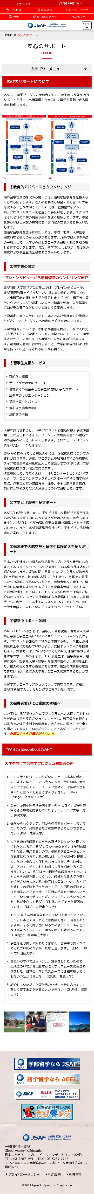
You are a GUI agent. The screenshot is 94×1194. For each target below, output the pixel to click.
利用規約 (54, 1174)
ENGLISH (76, 17)
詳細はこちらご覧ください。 (30, 734)
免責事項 (75, 1174)
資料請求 (46, 10)
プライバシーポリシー (24, 1174)
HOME (8, 35)
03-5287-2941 (46, 17)
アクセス (15, 10)
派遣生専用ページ (72, 3)
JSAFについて (23, 3)
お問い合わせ (79, 10)
